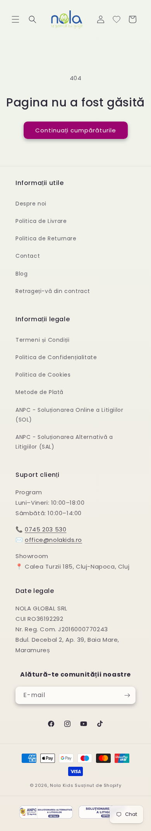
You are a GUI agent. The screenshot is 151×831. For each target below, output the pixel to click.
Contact (27, 256)
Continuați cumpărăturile (75, 130)
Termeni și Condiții (42, 340)
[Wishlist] (116, 19)
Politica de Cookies (42, 375)
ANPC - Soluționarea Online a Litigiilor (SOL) (69, 414)
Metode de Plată (39, 392)
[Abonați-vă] (127, 695)
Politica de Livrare (41, 221)
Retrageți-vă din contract (52, 291)
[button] (15, 19)
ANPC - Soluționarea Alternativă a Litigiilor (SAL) (64, 442)
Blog (21, 274)
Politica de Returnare (46, 238)
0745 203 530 (45, 529)
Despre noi (30, 203)
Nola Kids (61, 785)
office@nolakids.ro (53, 540)
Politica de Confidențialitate (56, 357)
